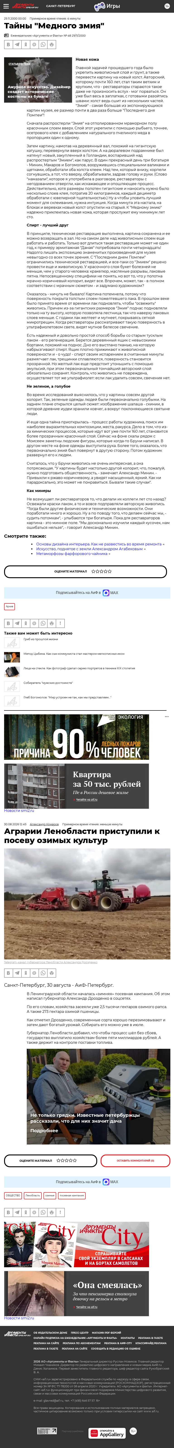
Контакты (128, 1338)
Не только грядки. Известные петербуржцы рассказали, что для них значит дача (85, 1118)
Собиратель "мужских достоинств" (48, 683)
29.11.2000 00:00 (15, 18)
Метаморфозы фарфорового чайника (71, 554)
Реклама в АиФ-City (118, 1343)
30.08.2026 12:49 (15, 824)
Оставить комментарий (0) (135, 1160)
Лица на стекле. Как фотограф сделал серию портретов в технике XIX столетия (79, 668)
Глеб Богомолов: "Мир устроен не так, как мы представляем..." (67, 697)
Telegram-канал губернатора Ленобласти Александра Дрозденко (50, 962)
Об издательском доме (50, 1332)
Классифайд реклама (151, 1343)
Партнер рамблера (72, 1431)
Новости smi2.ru (19, 810)
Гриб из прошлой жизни (41, 639)
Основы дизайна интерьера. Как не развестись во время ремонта (99, 544)
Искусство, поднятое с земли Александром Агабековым (89, 549)
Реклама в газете (150, 1338)
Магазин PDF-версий (106, 1332)
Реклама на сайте (46, 1343)
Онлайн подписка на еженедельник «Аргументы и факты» (75, 1338)
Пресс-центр (79, 1332)
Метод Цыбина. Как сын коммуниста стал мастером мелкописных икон (74, 653)
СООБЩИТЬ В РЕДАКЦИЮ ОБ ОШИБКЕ (115, 1348)
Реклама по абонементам (82, 1343)
